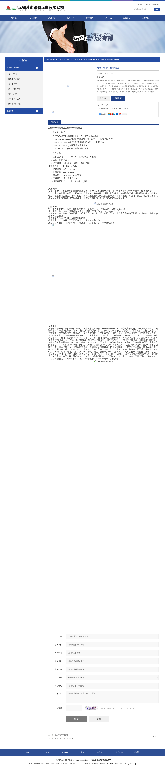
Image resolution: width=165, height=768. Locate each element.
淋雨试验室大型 (14, 99)
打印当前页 (105, 105)
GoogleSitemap (130, 764)
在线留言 (149, 4)
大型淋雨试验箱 (14, 79)
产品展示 (69, 59)
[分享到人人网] (117, 113)
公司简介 (33, 18)
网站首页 (141, 4)
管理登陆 (95, 764)
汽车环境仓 (12, 74)
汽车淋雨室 (12, 84)
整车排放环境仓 (14, 89)
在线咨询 (103, 98)
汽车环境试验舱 (12, 67)
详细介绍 (55, 122)
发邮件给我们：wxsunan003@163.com (114, 108)
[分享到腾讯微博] (114, 113)
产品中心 (52, 18)
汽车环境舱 (12, 94)
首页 (61, 59)
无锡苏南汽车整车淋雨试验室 (65, 738)
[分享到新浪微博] (111, 113)
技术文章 (70, 18)
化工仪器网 (86, 764)
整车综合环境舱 (14, 104)
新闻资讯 (89, 18)
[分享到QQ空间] (108, 113)
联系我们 (156, 4)
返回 (154, 736)
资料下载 (108, 18)
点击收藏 (118, 98)
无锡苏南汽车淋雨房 (61, 735)
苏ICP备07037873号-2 (115, 764)
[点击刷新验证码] (91, 708)
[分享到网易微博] (119, 113)
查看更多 (10, 111)
